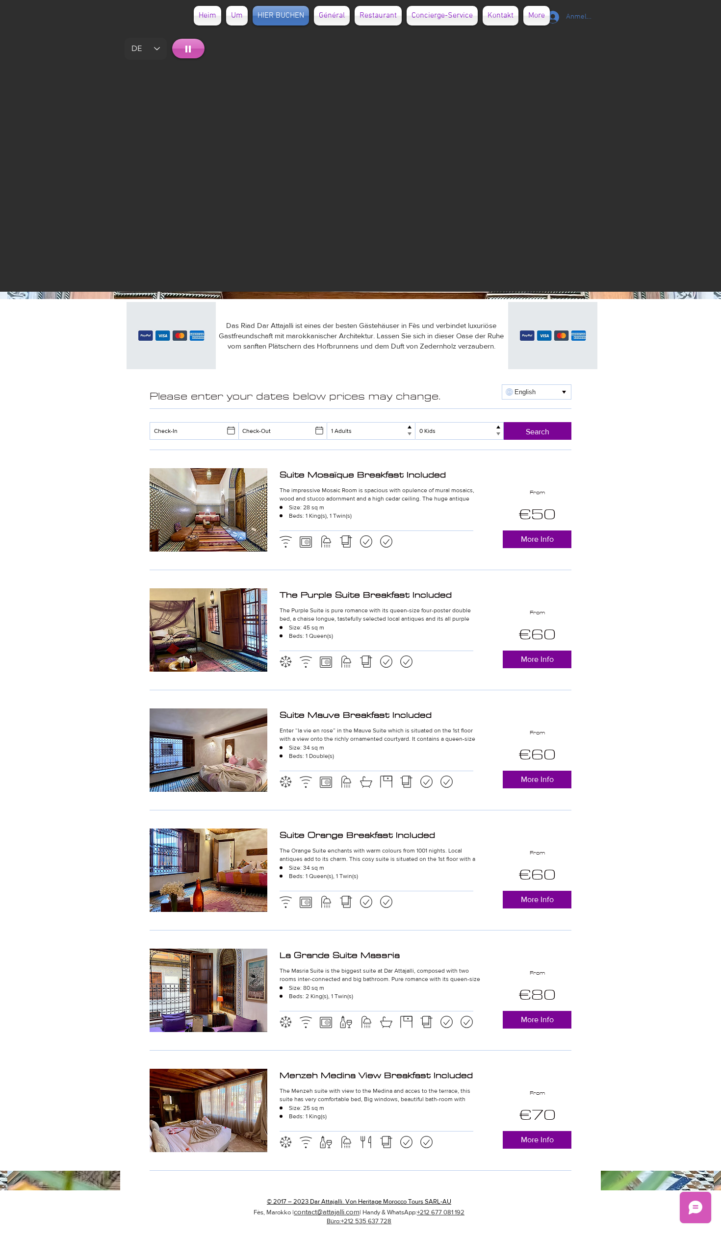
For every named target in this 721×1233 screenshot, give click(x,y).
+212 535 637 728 (366, 1221)
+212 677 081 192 (440, 1212)
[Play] (188, 48)
